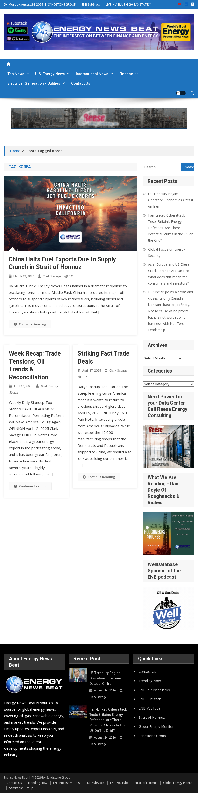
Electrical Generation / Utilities (33, 83)
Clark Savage (52, 276)
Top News (15, 74)
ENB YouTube (150, 708)
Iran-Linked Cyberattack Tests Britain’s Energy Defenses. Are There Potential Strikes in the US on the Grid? (170, 228)
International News (92, 74)
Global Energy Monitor (156, 726)
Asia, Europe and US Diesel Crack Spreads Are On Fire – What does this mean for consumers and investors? (170, 273)
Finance (126, 74)
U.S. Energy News (50, 74)
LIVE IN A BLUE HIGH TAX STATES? (128, 4)
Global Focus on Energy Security (166, 252)
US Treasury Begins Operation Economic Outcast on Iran (170, 200)
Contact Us (80, 83)
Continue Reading (32, 324)
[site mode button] (181, 93)
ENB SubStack (91, 4)
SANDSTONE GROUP (62, 4)
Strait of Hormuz (152, 717)
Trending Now (150, 680)
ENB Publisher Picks (154, 690)
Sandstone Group (152, 735)
